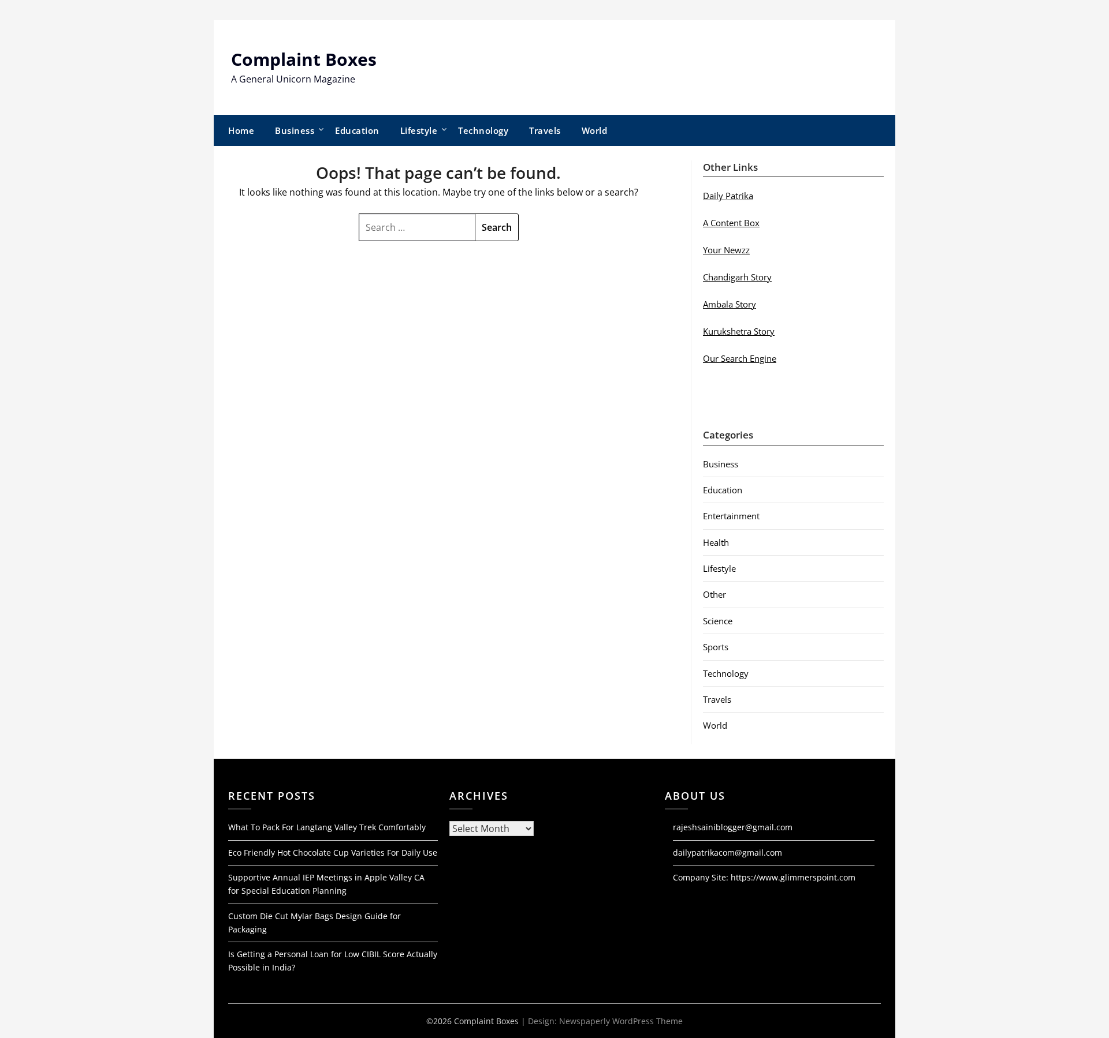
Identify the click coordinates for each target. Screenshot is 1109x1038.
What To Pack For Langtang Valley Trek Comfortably (327, 827)
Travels (545, 130)
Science (717, 621)
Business (294, 130)
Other (714, 594)
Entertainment (731, 516)
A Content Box (731, 222)
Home (241, 130)
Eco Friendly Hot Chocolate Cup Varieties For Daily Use (332, 852)
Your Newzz (726, 250)
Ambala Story (729, 304)
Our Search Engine (739, 358)
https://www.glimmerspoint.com (793, 877)
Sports (715, 647)
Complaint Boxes (304, 59)
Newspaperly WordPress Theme (621, 1020)
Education (357, 130)
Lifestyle (419, 130)
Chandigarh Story (737, 277)
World (595, 130)
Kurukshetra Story (739, 331)
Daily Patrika (728, 195)
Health (716, 542)
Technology (483, 130)
